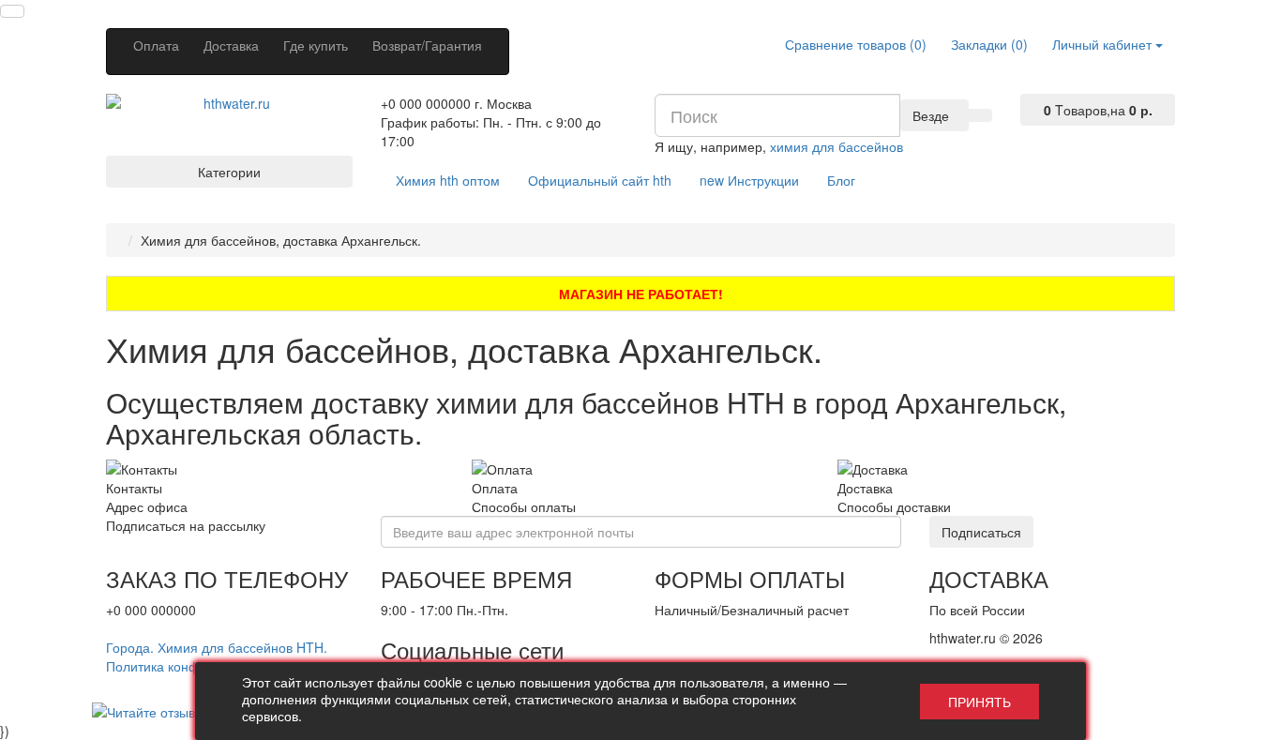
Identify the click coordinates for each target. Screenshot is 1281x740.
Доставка (231, 45)
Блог (841, 180)
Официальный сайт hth (599, 180)
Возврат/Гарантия (427, 45)
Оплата (156, 45)
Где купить (315, 45)
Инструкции (749, 180)
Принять (979, 701)
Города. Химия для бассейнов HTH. (216, 647)
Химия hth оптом (448, 180)
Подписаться (981, 531)
